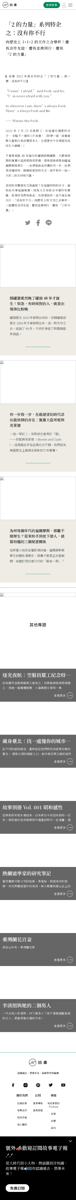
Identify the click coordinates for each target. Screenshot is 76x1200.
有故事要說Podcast (53, 1104)
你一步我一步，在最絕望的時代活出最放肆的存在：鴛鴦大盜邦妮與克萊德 (37, 420)
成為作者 (22, 1117)
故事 (53, 1113)
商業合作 (22, 1110)
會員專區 (38, 1103)
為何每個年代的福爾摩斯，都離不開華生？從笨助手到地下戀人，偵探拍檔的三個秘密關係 (37, 536)
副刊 (53, 1128)
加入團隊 (22, 1124)
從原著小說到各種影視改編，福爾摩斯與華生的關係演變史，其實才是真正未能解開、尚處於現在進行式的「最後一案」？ (37, 555)
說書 (53, 1120)
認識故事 (22, 1103)
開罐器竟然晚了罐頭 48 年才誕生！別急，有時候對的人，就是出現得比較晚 (37, 303)
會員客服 (38, 1110)
